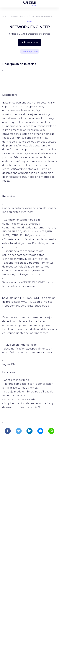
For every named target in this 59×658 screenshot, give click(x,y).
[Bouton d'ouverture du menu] (3, 4)
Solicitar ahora (29, 42)
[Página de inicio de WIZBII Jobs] (29, 4)
